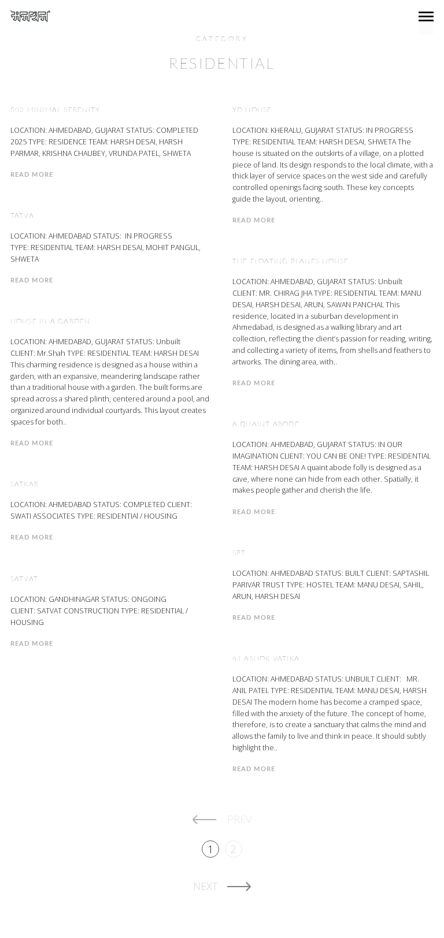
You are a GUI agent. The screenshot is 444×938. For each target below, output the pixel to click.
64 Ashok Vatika (266, 658)
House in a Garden (50, 321)
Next (205, 886)
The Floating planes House (290, 261)
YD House (252, 109)
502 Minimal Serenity (55, 109)
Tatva (22, 215)
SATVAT (24, 578)
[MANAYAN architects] (30, 16)
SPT (239, 552)
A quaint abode (265, 423)
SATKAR (24, 484)
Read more (31, 175)
